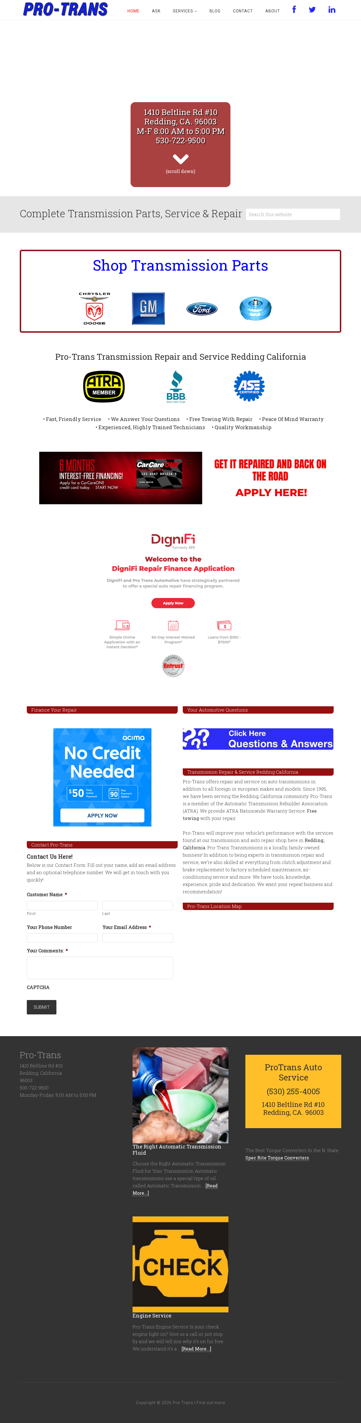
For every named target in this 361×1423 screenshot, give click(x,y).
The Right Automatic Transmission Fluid (177, 1149)
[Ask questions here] (258, 739)
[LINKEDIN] (332, 10)
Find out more (211, 1402)
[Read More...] (196, 1349)
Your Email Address (126, 927)
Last (106, 913)
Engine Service (152, 1315)
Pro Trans (65, 8)
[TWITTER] (312, 10)
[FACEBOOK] (294, 10)
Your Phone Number (49, 927)
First (31, 913)
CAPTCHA (38, 987)
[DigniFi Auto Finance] (180, 605)
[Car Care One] (180, 478)
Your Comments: (47, 950)
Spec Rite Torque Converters (277, 1158)
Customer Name (47, 894)
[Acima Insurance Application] (102, 777)
